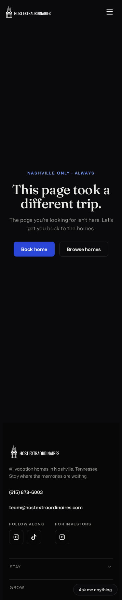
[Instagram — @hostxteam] (62, 537)
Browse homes (84, 249)
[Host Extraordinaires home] (28, 11)
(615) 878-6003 (26, 492)
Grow (17, 587)
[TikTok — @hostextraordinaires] (34, 537)
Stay (15, 567)
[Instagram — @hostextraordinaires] (16, 537)
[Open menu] (109, 11)
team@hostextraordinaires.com (46, 507)
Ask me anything (98, 590)
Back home (34, 249)
